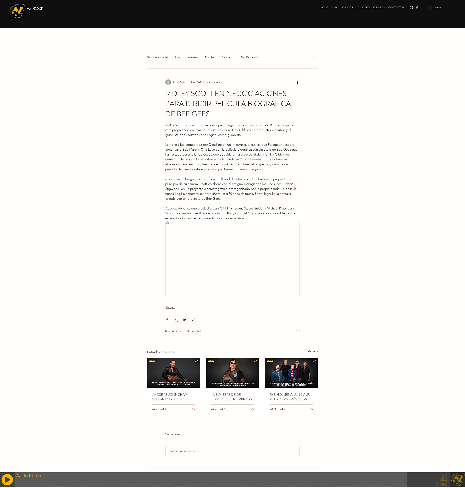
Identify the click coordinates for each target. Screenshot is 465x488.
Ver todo (313, 351)
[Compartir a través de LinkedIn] (185, 320)
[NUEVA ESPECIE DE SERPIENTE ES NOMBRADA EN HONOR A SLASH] (232, 373)
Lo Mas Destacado (248, 57)
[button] (313, 57)
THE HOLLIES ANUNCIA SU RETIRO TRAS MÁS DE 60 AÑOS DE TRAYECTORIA (290, 397)
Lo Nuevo (192, 57)
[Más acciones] (297, 82)
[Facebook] (417, 7)
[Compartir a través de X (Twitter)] (176, 320)
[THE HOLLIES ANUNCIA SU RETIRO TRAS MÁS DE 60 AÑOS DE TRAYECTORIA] (291, 373)
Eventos (225, 57)
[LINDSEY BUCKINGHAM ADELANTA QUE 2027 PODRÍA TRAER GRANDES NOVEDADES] (173, 373)
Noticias (209, 57)
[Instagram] (411, 7)
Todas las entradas (157, 57)
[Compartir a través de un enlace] (193, 320)
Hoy (177, 57)
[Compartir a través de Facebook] (167, 320)
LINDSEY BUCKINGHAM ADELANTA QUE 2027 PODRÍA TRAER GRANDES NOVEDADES (171, 397)
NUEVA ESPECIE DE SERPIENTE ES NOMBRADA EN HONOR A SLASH (231, 397)
